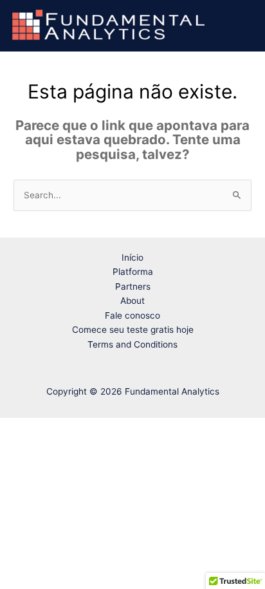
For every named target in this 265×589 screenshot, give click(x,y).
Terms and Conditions (132, 344)
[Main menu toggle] (240, 25)
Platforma (133, 271)
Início (132, 257)
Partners (133, 286)
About (132, 300)
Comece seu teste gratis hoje (133, 329)
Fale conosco (132, 315)
